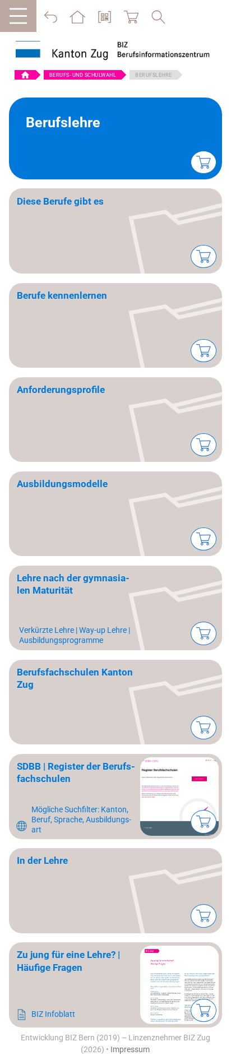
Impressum (130, 1049)
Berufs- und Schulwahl (83, 75)
